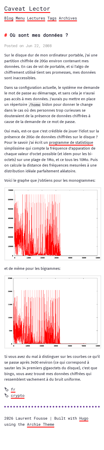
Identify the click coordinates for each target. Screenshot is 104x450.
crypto (17, 395)
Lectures (36, 18)
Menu (20, 18)
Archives (68, 18)
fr (13, 389)
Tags (52, 18)
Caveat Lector (27, 8)
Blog (8, 18)
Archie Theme (40, 424)
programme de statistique (71, 142)
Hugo (83, 418)
